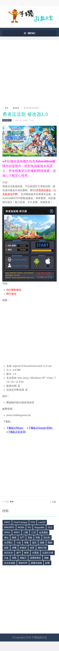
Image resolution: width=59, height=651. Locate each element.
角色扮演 (16, 108)
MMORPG (9, 527)
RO (29, 527)
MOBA (21, 527)
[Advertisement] (29, 74)
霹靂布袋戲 (36, 563)
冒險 (30, 537)
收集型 (23, 547)
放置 (32, 547)
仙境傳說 (43, 532)
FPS (33, 522)
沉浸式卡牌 (47, 552)
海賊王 (23, 558)
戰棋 (50, 542)
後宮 (34, 542)
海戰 (14, 558)
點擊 (47, 563)
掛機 (14, 547)
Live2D (41, 522)
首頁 (7, 108)
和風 (38, 537)
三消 (33, 532)
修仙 (6, 537)
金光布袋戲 (9, 563)
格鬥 (18, 552)
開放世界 (23, 563)
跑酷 (46, 558)
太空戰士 (8, 542)
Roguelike (39, 527)
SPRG (7, 532)
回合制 (46, 537)
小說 (18, 542)
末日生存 (8, 552)
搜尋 (23, 3)
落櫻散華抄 (35, 558)
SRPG (17, 532)
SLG (50, 527)
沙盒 (6, 558)
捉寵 (6, 547)
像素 (12, 502)
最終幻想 (42, 547)
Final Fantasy (20, 522)
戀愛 (42, 542)
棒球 (26, 552)
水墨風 (35, 552)
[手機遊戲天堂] (29, 15)
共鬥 (22, 537)
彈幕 (26, 542)
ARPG (7, 522)
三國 (25, 532)
